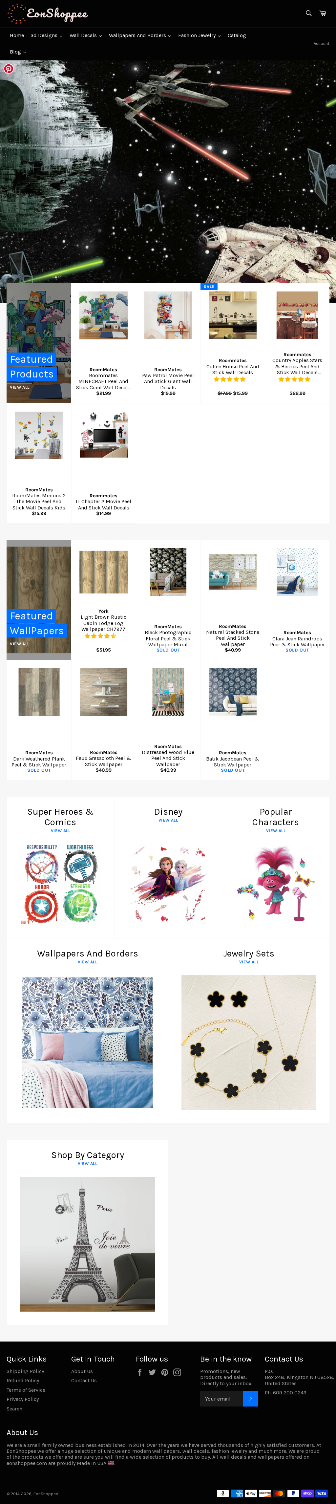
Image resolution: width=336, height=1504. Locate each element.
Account (321, 43)
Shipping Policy (25, 1371)
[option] (168, 181)
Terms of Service (26, 1390)
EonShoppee (45, 1493)
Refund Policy (23, 1380)
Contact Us (84, 1380)
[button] (230, 379)
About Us (82, 1371)
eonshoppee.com (27, 1463)
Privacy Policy (23, 1399)
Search (14, 1409)
